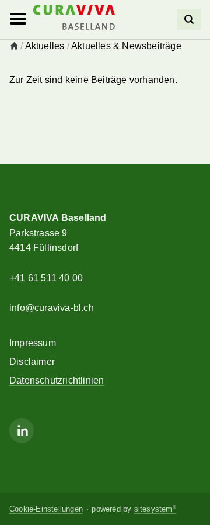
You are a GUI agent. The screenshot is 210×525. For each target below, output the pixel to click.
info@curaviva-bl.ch (51, 308)
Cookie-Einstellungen (46, 509)
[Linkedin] (21, 430)
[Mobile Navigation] (18, 19)
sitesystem (155, 509)
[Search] (189, 19)
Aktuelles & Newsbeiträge (126, 46)
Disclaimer (32, 362)
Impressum (32, 343)
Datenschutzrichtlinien (56, 380)
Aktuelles (45, 46)
